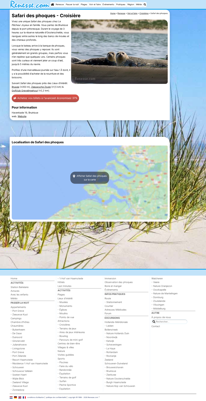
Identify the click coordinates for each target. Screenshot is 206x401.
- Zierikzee (110, 374)
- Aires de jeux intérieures (71, 332)
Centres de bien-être (69, 343)
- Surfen (62, 381)
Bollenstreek (111, 329)
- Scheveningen (113, 344)
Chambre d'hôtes (20, 322)
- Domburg (157, 297)
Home (14, 278)
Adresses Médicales (115, 309)
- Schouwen (17, 367)
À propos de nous (161, 317)
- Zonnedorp (17, 389)
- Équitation (64, 373)
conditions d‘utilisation (35, 397)
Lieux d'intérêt (65, 298)
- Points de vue (66, 317)
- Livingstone (18, 348)
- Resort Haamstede (22, 359)
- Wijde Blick (17, 378)
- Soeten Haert (19, 374)
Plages (84, 4)
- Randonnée (64, 369)
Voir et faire (95, 4)
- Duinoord (16, 337)
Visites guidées (66, 354)
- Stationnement (113, 302)
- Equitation (64, 388)
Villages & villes (66, 347)
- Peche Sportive (67, 384)
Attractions (64, 321)
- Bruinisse (110, 371)
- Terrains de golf (67, 377)
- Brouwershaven (114, 367)
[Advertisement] (183, 83)
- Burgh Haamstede (115, 382)
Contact (155, 326)
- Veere (155, 282)
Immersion (110, 278)
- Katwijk (109, 341)
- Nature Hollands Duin (117, 333)
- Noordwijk (111, 337)
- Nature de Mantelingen (164, 293)
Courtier (109, 306)
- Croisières (64, 324)
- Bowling (63, 336)
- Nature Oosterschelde (117, 378)
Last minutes (64, 286)
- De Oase (16, 333)
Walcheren (157, 278)
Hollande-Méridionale (116, 322)
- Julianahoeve (19, 344)
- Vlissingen (157, 304)
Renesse (60, 4)
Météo (139, 4)
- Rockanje (110, 355)
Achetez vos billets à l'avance (47, 98)
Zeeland (109, 359)
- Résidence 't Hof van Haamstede (29, 363)
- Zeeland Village (20, 382)
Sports (61, 358)
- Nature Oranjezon (161, 286)
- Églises (62, 309)
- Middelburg (158, 308)
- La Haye (110, 348)
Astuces (15, 290)
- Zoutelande (158, 301)
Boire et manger (113, 286)
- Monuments (65, 306)
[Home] (52, 4)
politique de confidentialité (56, 397)
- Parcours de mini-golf (70, 339)
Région (130, 4)
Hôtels (61, 282)
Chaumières (17, 325)
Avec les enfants (19, 294)
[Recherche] (145, 4)
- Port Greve (17, 310)
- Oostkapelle (158, 289)
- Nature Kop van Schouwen (120, 386)
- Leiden (109, 325)
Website (22, 116)
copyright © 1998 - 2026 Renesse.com (83, 397)
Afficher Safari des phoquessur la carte (91, 178)
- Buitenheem (18, 329)
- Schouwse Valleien (22, 371)
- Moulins (63, 313)
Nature (61, 351)
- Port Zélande (18, 355)
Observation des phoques (119, 282)
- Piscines (63, 362)
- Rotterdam (111, 352)
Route (108, 298)
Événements (108, 4)
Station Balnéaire (19, 287)
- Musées (63, 302)
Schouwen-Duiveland (116, 363)
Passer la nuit (72, 4)
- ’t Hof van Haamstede (70, 278)
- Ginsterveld (18, 341)
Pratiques (120, 4)
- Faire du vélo (65, 366)
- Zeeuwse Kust (19, 314)
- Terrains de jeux (67, 328)
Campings (16, 318)
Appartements (18, 307)
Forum (108, 313)
